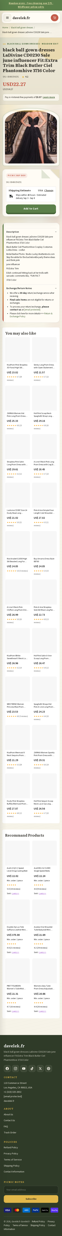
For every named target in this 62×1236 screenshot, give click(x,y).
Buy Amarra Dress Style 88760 (44, 560)
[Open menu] (7, 18)
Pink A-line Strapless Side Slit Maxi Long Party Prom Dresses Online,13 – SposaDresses (44, 609)
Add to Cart (31, 209)
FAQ (6, 1126)
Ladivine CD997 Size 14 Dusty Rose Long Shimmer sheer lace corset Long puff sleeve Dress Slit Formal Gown (17, 512)
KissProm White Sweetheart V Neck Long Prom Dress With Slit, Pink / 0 (17, 657)
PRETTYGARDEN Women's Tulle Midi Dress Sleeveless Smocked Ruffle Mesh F (17, 988)
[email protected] (32, 309)
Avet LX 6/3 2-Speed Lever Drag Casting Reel (17, 869)
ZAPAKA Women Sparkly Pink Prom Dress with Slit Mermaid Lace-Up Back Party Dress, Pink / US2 (44, 754)
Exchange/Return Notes (19, 288)
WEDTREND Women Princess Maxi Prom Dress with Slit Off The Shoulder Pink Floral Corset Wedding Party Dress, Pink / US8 (16, 706)
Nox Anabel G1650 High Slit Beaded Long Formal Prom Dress (17, 560)
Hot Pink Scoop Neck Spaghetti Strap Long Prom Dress (43, 415)
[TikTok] (32, 1068)
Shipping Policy (11, 1166)
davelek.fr (21, 17)
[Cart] (54, 17)
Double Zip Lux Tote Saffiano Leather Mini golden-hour (16, 929)
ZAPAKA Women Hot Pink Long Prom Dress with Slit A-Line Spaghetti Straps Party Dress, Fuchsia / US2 (16, 415)
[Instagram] (15, 1068)
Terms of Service (13, 1159)
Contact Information (14, 1171)
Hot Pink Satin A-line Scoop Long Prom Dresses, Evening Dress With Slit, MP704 (44, 657)
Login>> (15, 893)
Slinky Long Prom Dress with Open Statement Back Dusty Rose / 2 (44, 366)
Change (48, 190)
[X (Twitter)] (40, 1068)
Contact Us (9, 1120)
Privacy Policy (11, 1153)
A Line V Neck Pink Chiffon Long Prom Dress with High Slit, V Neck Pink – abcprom (17, 609)
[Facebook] (7, 1068)
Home (5, 27)
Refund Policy (11, 1147)
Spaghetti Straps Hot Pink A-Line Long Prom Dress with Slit (43, 706)
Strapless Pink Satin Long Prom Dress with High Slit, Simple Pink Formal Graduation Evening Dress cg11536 (17, 463)
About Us (8, 1114)
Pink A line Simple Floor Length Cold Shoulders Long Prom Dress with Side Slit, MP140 (44, 512)
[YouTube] (23, 1068)
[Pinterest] (48, 1068)
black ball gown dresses (22, 27)
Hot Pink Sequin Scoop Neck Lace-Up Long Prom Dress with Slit (43, 803)
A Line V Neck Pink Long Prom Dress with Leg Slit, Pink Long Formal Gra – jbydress (44, 463)
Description (12, 231)
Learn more (49, 97)
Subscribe (31, 1199)
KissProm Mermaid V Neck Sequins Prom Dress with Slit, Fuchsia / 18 (17, 754)
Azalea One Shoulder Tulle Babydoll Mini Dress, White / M (43, 929)
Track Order (10, 1132)
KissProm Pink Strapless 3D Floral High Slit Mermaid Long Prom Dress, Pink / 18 (17, 366)
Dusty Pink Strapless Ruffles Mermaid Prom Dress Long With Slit (16, 803)
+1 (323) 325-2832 (12, 1092)
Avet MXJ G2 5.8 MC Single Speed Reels (42, 869)
